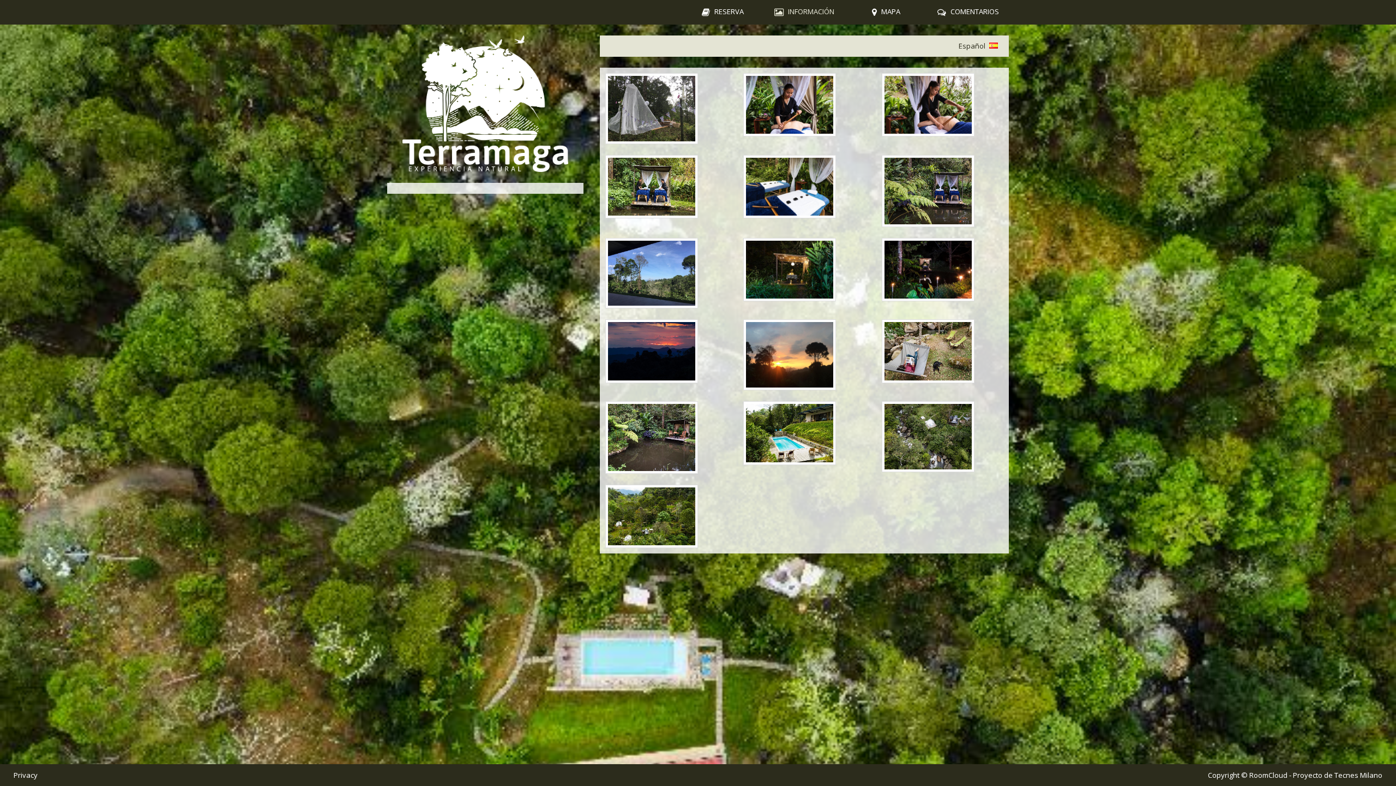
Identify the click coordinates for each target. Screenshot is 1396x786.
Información (811, 11)
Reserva (729, 11)
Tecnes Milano (1358, 775)
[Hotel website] (485, 103)
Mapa (890, 11)
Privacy (26, 775)
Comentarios (974, 11)
